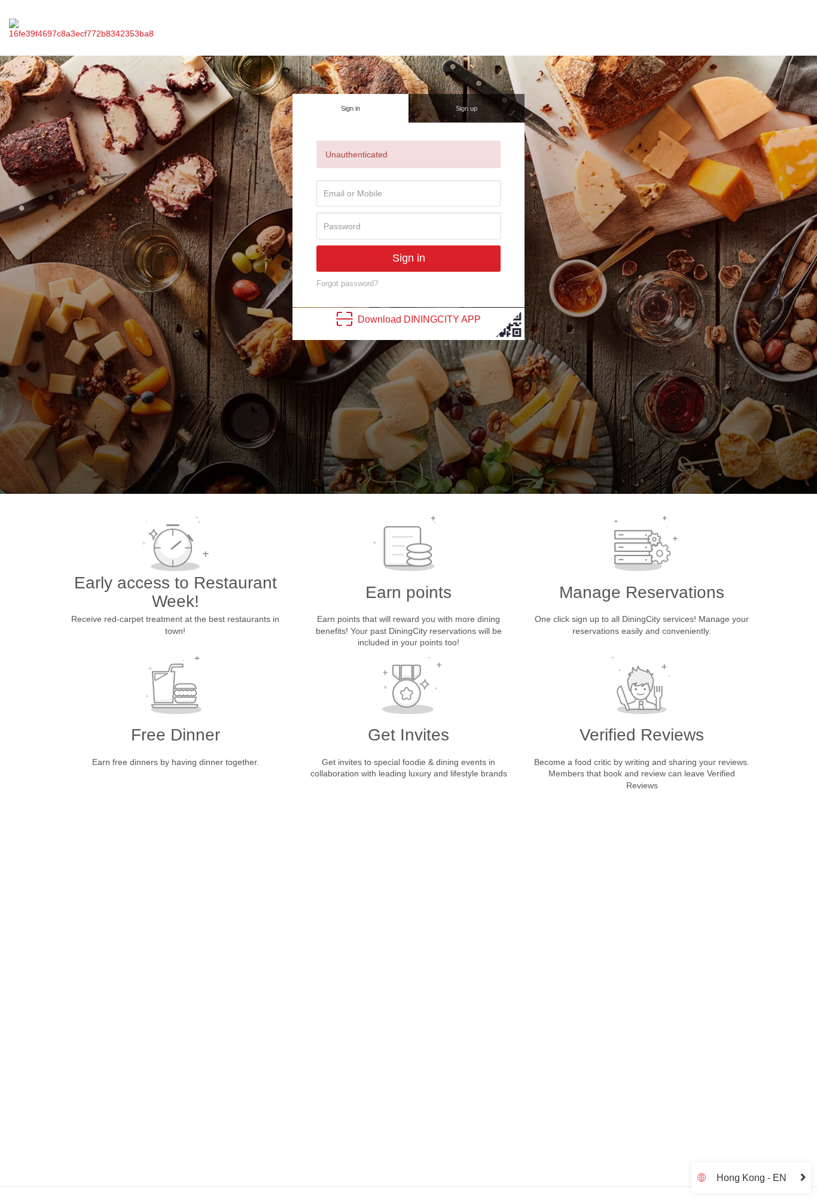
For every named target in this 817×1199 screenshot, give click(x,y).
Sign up (466, 108)
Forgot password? (347, 283)
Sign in (350, 108)
